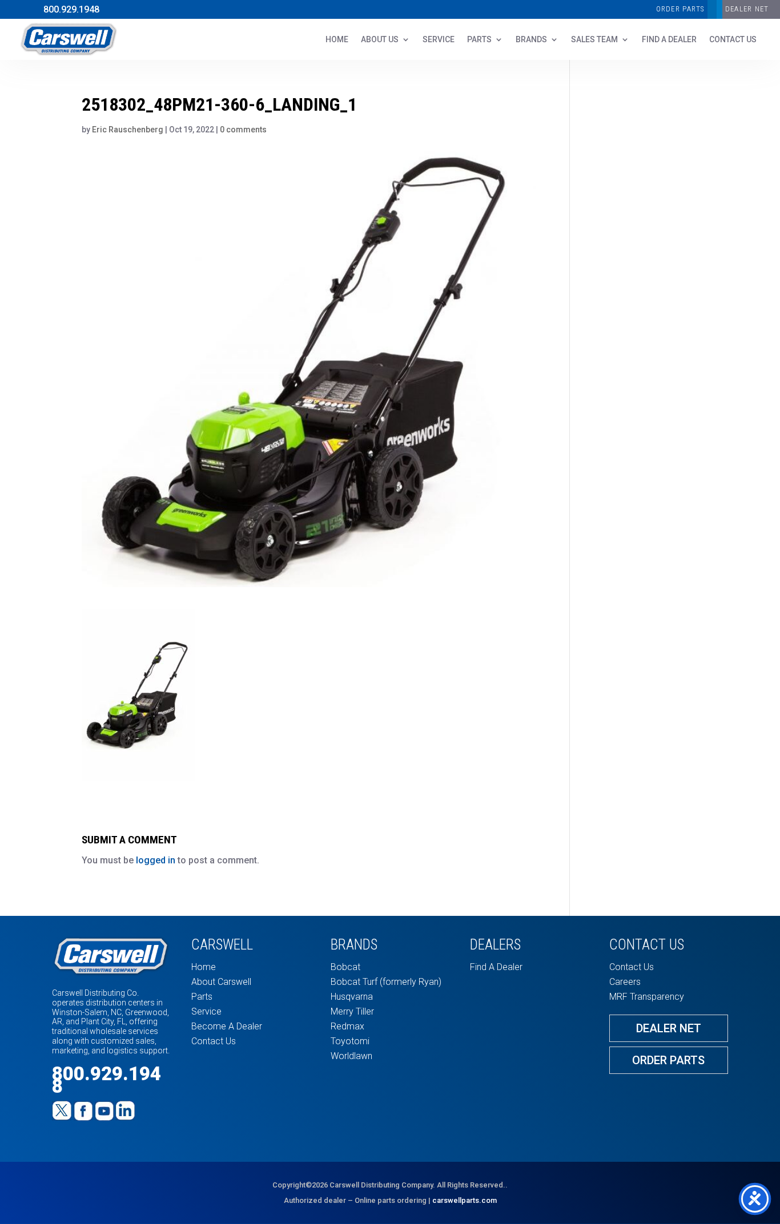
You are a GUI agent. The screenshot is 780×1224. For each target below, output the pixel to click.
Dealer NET (747, 9)
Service (439, 39)
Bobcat (345, 967)
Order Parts (680, 9)
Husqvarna (352, 996)
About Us (380, 39)
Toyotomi (350, 1041)
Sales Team (594, 39)
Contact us (733, 39)
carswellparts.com (464, 1200)
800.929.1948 (71, 9)
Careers (625, 981)
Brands (531, 39)
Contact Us (213, 1041)
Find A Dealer (669, 39)
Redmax (347, 1026)
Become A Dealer (226, 1026)
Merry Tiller (352, 1011)
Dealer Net (668, 1028)
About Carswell (221, 981)
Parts (479, 39)
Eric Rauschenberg (127, 129)
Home (336, 39)
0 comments (243, 129)
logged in (155, 860)
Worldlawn (351, 1056)
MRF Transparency (646, 996)
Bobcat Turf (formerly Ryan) (386, 981)
